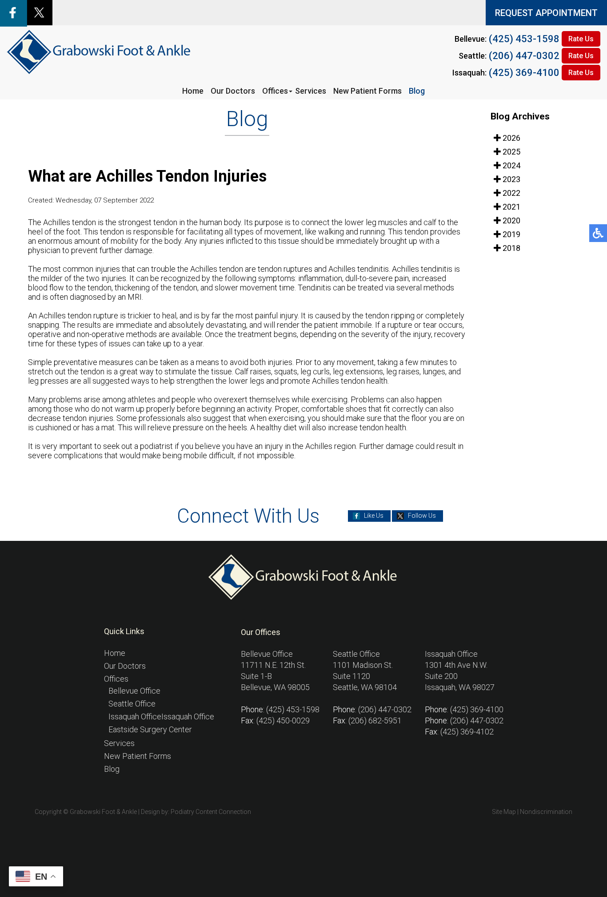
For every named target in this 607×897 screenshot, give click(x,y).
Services (310, 90)
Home (193, 90)
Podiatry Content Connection (211, 811)
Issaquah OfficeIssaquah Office (161, 716)
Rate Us (581, 39)
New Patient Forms (367, 90)
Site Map (504, 811)
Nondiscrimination (546, 811)
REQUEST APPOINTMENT (546, 13)
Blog (417, 90)
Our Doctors (233, 90)
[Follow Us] (39, 22)
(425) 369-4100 (524, 72)
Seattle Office (132, 703)
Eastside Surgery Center (150, 729)
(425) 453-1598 (524, 38)
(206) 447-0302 (524, 55)
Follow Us (422, 515)
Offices (275, 90)
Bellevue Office (134, 690)
